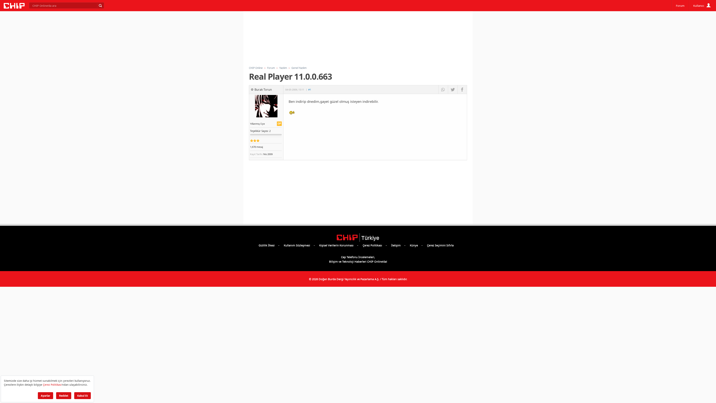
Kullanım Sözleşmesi (297, 245)
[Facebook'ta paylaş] (462, 89)
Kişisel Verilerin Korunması (336, 245)
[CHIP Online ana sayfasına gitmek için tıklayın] (14, 7)
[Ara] (100, 5)
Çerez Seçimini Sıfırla (440, 245)
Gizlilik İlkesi (267, 245)
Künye (414, 245)
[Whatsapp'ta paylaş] (443, 89)
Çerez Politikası (372, 245)
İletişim (396, 245)
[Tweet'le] (452, 89)
